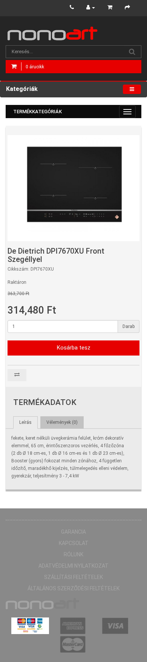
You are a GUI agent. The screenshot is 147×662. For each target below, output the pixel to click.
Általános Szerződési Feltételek (73, 588)
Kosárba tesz (73, 347)
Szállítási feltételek (73, 577)
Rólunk (73, 554)
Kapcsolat (74, 543)
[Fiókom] (90, 7)
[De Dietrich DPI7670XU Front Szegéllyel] (74, 184)
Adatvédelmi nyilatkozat (73, 566)
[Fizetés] (127, 7)
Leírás (25, 422)
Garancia (73, 532)
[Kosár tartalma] (109, 7)
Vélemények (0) (62, 422)
